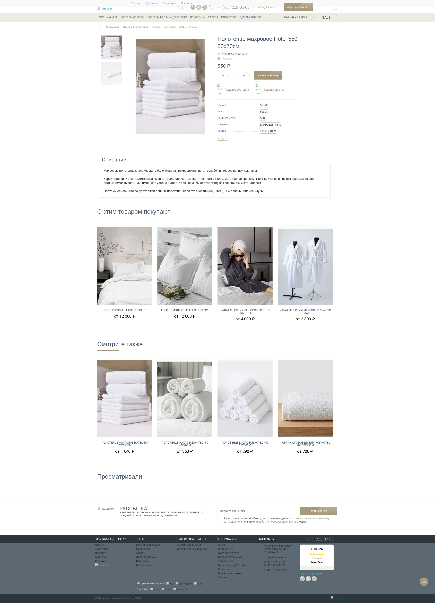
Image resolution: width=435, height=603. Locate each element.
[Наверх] (424, 582)
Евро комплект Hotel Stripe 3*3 (185, 310)
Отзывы (100, 561)
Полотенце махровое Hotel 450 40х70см (185, 444)
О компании (169, 3)
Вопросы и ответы (230, 573)
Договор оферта (228, 553)
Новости (223, 569)
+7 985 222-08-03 (274, 565)
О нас (221, 544)
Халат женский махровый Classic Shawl (305, 311)
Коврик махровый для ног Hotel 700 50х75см (305, 444)
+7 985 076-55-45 (274, 562)
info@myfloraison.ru (267, 7)
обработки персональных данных (277, 521)
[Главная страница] (100, 28)
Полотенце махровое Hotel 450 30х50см (245, 444)
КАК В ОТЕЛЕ (228, 17)
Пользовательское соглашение (230, 559)
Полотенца (197, 17)
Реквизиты (225, 548)
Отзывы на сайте (311, 574)
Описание (114, 160)
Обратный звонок (298, 7)
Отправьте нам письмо (192, 548)
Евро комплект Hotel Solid (124, 310)
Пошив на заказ (295, 17)
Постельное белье (132, 17)
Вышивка (142, 561)
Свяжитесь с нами (189, 544)
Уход (221, 138)
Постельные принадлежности (167, 17)
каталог (111, 17)
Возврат (100, 553)
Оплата (136, 3)
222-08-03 (233, 7)
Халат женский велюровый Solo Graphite (245, 311)
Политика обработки (231, 565)
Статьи (222, 577)
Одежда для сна (250, 17)
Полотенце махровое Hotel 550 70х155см (124, 444)
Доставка (151, 3)
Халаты (213, 17)
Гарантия (101, 557)
